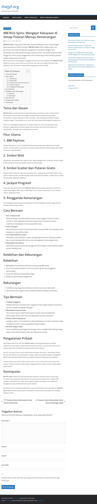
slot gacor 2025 (73, 88)
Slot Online (7, 28)
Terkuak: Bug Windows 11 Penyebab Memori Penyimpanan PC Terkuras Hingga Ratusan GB (81, 47)
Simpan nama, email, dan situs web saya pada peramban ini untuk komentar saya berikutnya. (31, 479)
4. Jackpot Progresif (14, 85)
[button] (59, 17)
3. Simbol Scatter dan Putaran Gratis (19, 83)
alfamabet (71, 86)
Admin (19, 41)
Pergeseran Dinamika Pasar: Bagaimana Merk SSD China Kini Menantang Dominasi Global (81, 67)
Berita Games (17, 17)
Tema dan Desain (11, 74)
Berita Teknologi (31, 17)
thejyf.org (10, 6)
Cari (93, 28)
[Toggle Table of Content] (27, 71)
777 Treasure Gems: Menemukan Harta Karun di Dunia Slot (18, 401)
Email (4, 456)
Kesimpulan (9, 102)
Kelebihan (11, 93)
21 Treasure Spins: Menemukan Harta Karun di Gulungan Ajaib (49, 401)
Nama (4, 447)
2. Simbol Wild (13, 80)
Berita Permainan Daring (49, 17)
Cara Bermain (10, 89)
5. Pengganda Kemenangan (16, 87)
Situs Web (5, 465)
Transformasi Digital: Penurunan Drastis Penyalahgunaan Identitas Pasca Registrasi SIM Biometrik (81, 60)
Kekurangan (12, 95)
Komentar (6, 421)
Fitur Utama (9, 76)
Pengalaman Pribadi (12, 100)
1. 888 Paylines (13, 78)
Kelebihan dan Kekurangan (14, 91)
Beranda (6, 17)
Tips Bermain (10, 98)
